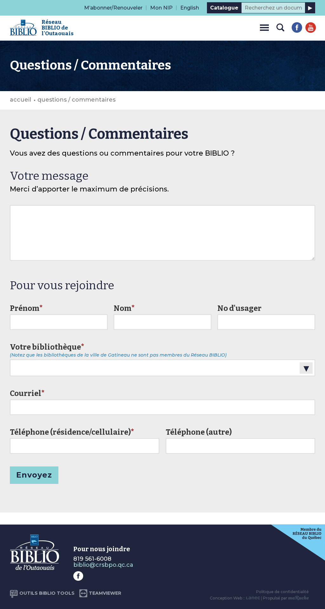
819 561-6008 (92, 558)
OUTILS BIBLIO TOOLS (47, 593)
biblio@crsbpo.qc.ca (103, 564)
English (189, 8)
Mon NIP (161, 8)
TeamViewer (105, 593)
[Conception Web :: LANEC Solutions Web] (253, 598)
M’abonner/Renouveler (113, 8)
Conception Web (226, 598)
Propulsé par (275, 598)
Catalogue (224, 8)
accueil (20, 99)
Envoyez (34, 474)
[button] (264, 26)
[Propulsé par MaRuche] (298, 598)
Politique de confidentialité (282, 591)
